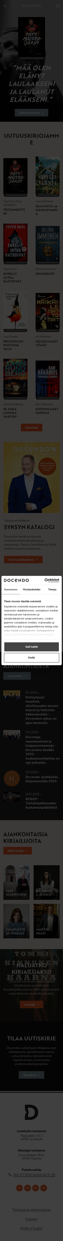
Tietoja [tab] (52, 589)
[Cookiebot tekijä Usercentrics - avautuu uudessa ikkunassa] (45, 580)
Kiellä (31, 657)
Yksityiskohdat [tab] (31, 589)
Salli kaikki (31, 646)
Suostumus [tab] (11, 589)
